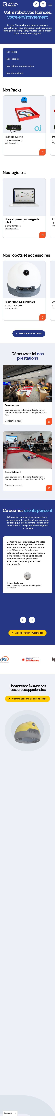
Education (7, 1086)
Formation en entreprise (14, 1091)
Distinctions (34, 1104)
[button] (36, 4)
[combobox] (10, 1113)
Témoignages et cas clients (38, 1092)
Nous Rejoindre (35, 1109)
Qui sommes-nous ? (38, 1086)
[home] (10, 4)
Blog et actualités (36, 1099)
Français (8, 1113)
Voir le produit (11, 143)
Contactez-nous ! (13, 420)
